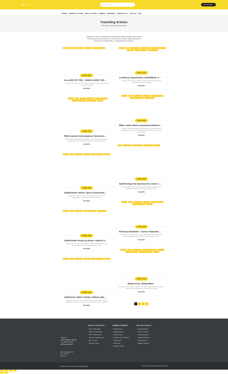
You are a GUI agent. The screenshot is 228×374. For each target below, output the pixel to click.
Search (132, 5)
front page (105, 25)
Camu (71, 48)
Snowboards (117, 340)
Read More (86, 88)
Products (88, 48)
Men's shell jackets (95, 329)
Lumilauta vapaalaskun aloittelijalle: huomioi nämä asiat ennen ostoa (140, 77)
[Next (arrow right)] (6, 373)
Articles (111, 25)
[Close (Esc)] (15, 371)
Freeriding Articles (98, 48)
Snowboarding (145, 48)
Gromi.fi (165, 366)
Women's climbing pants (96, 337)
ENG (23, 5)
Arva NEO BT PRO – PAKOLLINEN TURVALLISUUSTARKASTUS (85, 80)
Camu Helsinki (79, 48)
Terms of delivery (143, 332)
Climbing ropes (118, 334)
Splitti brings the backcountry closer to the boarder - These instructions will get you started (140, 183)
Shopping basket (142, 329)
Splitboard (78, 154)
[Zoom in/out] (2, 371)
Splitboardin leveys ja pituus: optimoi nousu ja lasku (85, 240)
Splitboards (116, 343)
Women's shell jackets (96, 332)
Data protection (142, 340)
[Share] (11, 371)
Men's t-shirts (93, 340)
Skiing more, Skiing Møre (140, 283)
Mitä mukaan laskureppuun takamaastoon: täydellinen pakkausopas (85, 136)
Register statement (143, 343)
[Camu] (9, 4)
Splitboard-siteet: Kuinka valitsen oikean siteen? (85, 297)
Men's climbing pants (95, 334)
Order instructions (143, 334)
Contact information (143, 337)
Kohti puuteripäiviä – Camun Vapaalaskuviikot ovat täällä (140, 231)
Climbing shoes (118, 329)
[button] (64, 12)
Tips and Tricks (91, 100)
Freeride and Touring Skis (121, 337)
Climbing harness (118, 332)
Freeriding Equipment (78, 100)
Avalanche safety (118, 346)
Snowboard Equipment (87, 98)
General (100, 100)
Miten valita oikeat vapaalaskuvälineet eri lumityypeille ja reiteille (140, 125)
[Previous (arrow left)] (2, 373)
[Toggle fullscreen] (6, 371)
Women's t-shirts (94, 343)
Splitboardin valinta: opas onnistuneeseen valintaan (85, 192)
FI (29, 5)
